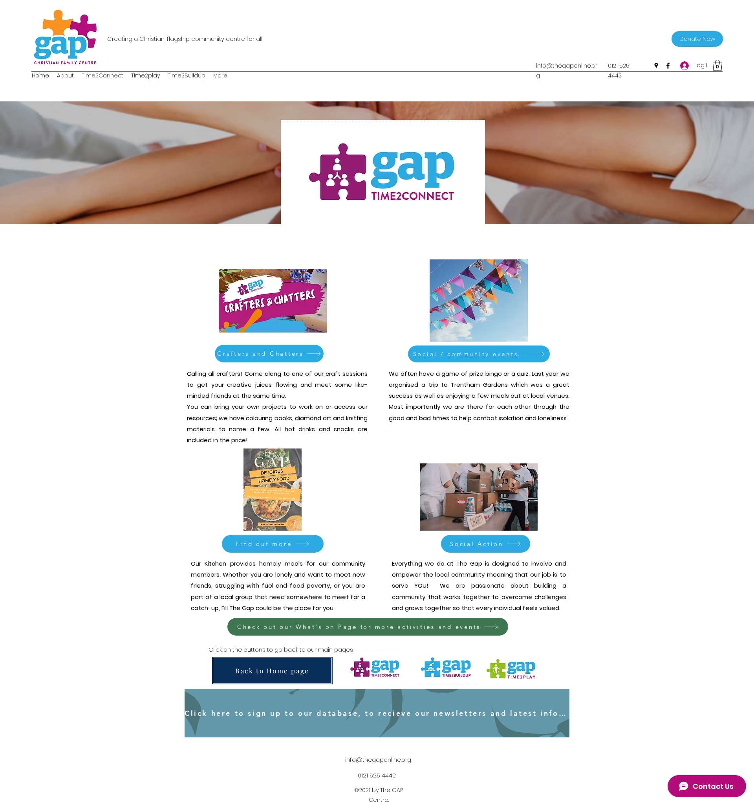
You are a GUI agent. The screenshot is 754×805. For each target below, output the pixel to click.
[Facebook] (668, 66)
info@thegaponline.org (378, 759)
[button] (717, 65)
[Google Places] (656, 66)
